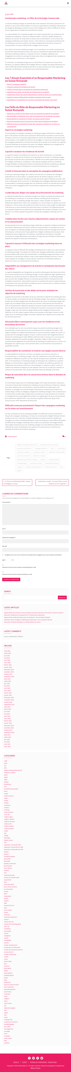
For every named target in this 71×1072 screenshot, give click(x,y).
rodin (5, 996)
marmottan (7, 931)
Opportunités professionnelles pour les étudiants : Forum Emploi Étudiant (27, 617)
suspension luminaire (11, 1022)
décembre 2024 (9, 697)
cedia (5, 798)
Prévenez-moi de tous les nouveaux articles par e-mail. (17, 574)
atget (5, 779)
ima (5, 873)
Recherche (62, 597)
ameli (6, 775)
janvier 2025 (8, 695)
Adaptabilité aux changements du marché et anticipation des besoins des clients (32, 100)
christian (7, 810)
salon (5, 1001)
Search (7, 592)
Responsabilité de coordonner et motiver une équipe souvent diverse (28, 119)
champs (6, 807)
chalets (6, 803)
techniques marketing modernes (33, 467)
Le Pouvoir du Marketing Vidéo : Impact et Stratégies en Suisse (17, 482)
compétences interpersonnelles (56, 452)
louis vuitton (8, 910)
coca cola (7, 814)
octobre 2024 (8, 702)
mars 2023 (7, 746)
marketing (7, 929)
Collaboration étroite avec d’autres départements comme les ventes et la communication (34, 95)
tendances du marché (50, 467)
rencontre (7, 994)
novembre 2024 (9, 700)
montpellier (7, 940)
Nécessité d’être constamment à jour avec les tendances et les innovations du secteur (33, 116)
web (5, 1040)
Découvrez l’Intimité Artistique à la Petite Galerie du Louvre (22, 622)
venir (5, 1033)
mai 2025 (7, 686)
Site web (4, 546)
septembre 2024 (9, 704)
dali (5, 833)
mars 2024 (7, 718)
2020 (5, 763)
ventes (61, 467)
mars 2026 (7, 662)
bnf (5, 786)
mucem (6, 943)
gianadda (7, 861)
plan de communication (11, 985)
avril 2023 (7, 744)
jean (5, 882)
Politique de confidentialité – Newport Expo (43, 1062)
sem (5, 1010)
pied (5, 980)
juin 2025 (7, 683)
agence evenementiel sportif (13, 770)
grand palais (8, 866)
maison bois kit (8, 922)
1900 (5, 761)
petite (6, 971)
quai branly (7, 992)
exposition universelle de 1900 (13, 849)
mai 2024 (7, 714)
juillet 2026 (7, 653)
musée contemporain (10, 945)
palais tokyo (7, 961)
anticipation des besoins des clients (49, 444)
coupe (6, 831)
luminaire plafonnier (10, 917)
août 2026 (7, 651)
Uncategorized (8, 1029)
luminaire (7, 915)
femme (6, 852)
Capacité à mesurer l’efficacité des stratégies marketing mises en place (29, 97)
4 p (5, 765)
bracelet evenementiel (11, 789)
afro (5, 768)
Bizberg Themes (35, 1068)
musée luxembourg (10, 954)
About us (16, 1062)
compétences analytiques (23, 452)
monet (6, 938)
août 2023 (7, 735)
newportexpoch (12, 436)
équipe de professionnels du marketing (27, 459)
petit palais (7, 968)
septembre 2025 (9, 676)
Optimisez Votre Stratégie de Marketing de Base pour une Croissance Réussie (28, 620)
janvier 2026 (8, 667)
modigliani (7, 936)
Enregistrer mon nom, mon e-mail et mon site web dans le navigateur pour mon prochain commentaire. (33, 555)
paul (5, 964)
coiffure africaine (9, 821)
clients (52, 448)
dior (5, 842)
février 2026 (8, 665)
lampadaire (7, 896)
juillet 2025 (7, 681)
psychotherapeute (9, 989)
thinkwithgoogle (9, 1024)
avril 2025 (7, 688)
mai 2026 (7, 658)
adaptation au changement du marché (27, 444)
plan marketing (9, 987)
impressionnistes (9, 875)
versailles (7, 1036)
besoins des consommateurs (24, 448)
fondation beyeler (9, 856)
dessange (7, 838)
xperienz (7, 1043)
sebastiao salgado (9, 1008)
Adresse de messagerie (9, 537)
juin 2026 (7, 655)
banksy (6, 782)
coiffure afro (8, 824)
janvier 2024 (8, 723)
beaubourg (7, 784)
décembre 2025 (9, 669)
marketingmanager (22, 463)
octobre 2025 (8, 674)
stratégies (19, 467)
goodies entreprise (10, 863)
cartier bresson (9, 796)
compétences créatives (39, 452)
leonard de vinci (9, 905)
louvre (6, 912)
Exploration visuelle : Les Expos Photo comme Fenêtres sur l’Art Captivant (52, 482)
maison (6, 919)
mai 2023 (7, 742)
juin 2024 (7, 711)
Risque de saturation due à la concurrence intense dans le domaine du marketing (32, 121)
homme (6, 870)
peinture (7, 966)
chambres (7, 805)
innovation (43, 459)
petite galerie (8, 973)
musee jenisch (8, 952)
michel (6, 933)
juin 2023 (7, 739)
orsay (5, 959)
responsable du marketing (52, 463)
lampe (6, 898)
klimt (5, 894)
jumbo (6, 891)
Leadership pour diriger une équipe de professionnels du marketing (28, 92)
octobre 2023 (8, 730)
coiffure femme (9, 826)
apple (6, 777)
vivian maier (8, 1038)
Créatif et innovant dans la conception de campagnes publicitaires (27, 89)
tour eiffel (7, 1027)
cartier (6, 793)
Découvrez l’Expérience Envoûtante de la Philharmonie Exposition (24, 615)
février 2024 (8, 721)
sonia (5, 1017)
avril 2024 (7, 716)
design (6, 835)
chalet (6, 800)
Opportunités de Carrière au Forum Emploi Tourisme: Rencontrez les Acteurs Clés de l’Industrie (33, 613)
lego (5, 903)
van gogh (7, 1031)
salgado (6, 998)
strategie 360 (8, 1019)
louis (5, 908)
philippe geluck (9, 975)
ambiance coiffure (9, 772)
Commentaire (6, 502)
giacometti (7, 859)
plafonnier (7, 982)
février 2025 (8, 693)
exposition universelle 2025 (12, 845)
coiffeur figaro (8, 817)
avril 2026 (7, 660)
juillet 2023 (7, 737)
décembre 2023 (9, 725)
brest (5, 791)
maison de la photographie (12, 924)
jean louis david (9, 884)
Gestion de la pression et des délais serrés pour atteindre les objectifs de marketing (33, 113)
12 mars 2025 (9, 14)
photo (6, 978)
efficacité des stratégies (39, 456)
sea (5, 1006)
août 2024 (7, 707)
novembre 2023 (9, 728)
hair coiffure (8, 868)
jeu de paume (8, 889)
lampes (6, 901)
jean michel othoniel (10, 887)
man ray (6, 926)
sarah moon (8, 1003)
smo (5, 1015)
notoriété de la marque (36, 463)
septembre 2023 (9, 732)
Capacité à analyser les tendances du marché (21, 87)
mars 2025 (7, 690)
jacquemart (7, 880)
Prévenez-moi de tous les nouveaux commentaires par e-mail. (19, 567)
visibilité (19, 470)
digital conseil (8, 840)
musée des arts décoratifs (12, 947)
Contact (24, 1062)
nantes (6, 957)
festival (6, 854)
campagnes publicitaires (41, 448)
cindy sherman (8, 812)
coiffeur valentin (9, 819)
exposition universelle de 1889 (13, 847)
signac (6, 1013)
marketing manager (54, 459)
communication (61, 448)
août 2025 (7, 679)
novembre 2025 (9, 672)
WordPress (51, 1065)
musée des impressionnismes (13, 950)
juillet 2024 (7, 709)
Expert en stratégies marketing (16, 84)
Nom (4, 529)
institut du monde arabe (11, 877)
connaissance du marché (23, 456)
